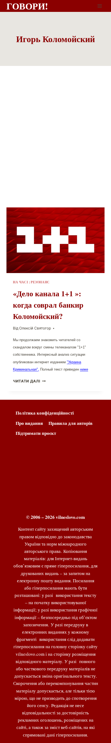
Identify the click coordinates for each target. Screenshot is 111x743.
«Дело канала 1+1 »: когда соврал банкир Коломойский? (48, 305)
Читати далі (26, 381)
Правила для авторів (70, 423)
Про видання (29, 423)
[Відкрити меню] (100, 6)
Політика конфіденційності (45, 412)
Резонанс (40, 282)
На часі (20, 282)
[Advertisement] (55, 143)
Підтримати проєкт (36, 433)
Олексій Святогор (35, 328)
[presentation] (55, 240)
